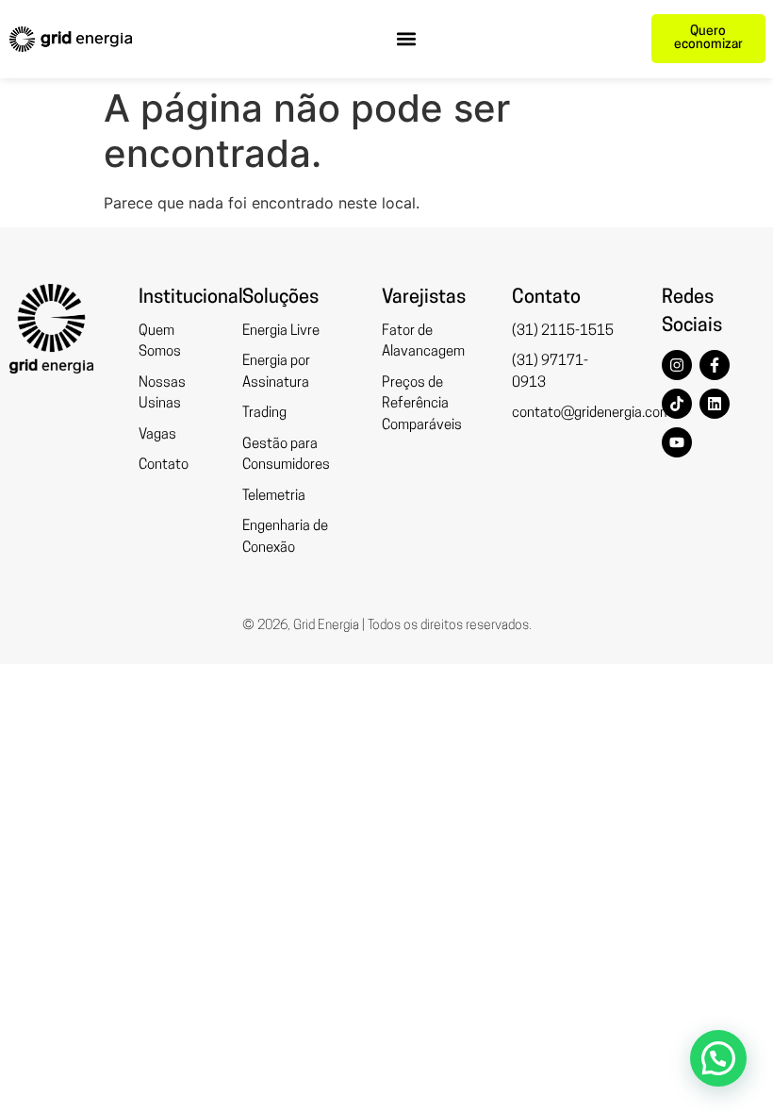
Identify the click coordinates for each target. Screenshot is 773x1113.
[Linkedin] (714, 404)
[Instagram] (677, 365)
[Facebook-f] (714, 365)
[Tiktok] (677, 404)
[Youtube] (677, 442)
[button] (406, 39)
